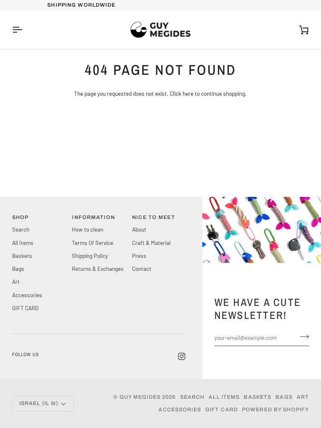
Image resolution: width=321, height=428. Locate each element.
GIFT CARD (25, 307)
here (188, 93)
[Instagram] (182, 356)
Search (20, 229)
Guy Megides (140, 397)
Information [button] (93, 217)
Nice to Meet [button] (153, 217)
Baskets (22, 255)
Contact (141, 268)
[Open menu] (24, 29)
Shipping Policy (90, 255)
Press (139, 255)
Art (16, 281)
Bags (18, 268)
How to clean (87, 229)
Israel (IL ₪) (39, 403)
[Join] (302, 336)
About (139, 229)
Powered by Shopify (275, 410)
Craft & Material (151, 242)
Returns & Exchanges (98, 268)
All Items (22, 242)
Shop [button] (20, 217)
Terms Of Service (92, 242)
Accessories (27, 294)
